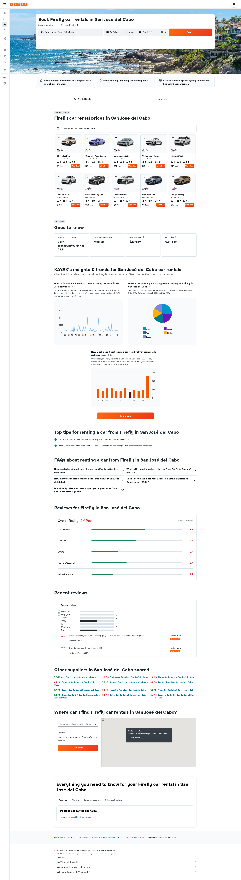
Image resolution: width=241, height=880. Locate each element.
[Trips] (4, 69)
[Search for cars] (4, 24)
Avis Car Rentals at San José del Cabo (75, 677)
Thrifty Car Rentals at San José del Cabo (172, 677)
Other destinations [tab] (113, 800)
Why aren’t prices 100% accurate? (73, 872)
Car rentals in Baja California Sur (104, 837)
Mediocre (65, 627)
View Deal (75, 166)
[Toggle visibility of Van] (146, 332)
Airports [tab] (75, 800)
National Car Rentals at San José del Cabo (125, 682)
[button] (5, 4)
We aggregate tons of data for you (73, 867)
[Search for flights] (4, 13)
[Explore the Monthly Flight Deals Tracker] (4, 50)
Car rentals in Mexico (81, 837)
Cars (68, 837)
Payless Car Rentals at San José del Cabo (125, 677)
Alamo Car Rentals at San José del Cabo (172, 690)
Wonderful (66, 611)
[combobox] (46, 25)
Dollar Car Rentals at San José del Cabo (124, 695)
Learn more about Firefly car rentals (76, 817)
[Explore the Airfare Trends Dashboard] (4, 44)
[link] (125, 416)
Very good (66, 614)
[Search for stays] (4, 18)
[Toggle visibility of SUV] (146, 328)
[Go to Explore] (4, 56)
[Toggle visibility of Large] (147, 336)
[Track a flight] (4, 61)
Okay (63, 620)
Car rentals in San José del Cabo (132, 837)
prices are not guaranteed (109, 854)
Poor (63, 630)
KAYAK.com (58, 837)
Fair (63, 624)
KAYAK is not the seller (68, 862)
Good (64, 617)
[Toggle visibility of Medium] (168, 332)
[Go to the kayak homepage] (18, 4)
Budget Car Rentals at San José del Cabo (76, 690)
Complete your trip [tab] (92, 800)
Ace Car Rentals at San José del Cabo (171, 682)
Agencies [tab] (63, 800)
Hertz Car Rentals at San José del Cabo (124, 690)
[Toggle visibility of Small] (168, 328)
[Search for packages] (4, 30)
